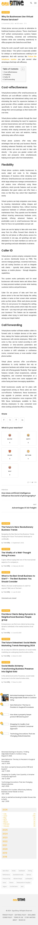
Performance (6, 874)
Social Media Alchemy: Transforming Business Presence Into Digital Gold (17, 668)
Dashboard (22, 870)
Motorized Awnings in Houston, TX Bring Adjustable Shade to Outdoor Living (23, 697)
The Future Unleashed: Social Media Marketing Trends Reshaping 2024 (19, 644)
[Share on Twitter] (10, 420)
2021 (5, 845)
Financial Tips (6, 878)
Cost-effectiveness (10, 72)
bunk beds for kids (18, 874)
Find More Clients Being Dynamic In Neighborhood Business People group (19, 617)
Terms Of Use (18, 917)
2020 (5, 849)
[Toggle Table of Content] (21, 69)
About (15, 920)
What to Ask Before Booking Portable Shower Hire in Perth (19, 798)
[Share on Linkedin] (22, 420)
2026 (5, 809)
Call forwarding (9, 79)
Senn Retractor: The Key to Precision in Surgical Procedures (22, 706)
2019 (5, 852)
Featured (6, 12)
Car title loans (14, 886)
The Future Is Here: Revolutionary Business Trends (17, 528)
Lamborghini (28, 878)
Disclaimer (31, 915)
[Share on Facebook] (4, 420)
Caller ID (7, 77)
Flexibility (7, 75)
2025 (5, 829)
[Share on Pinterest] (16, 420)
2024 (5, 833)
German (29, 874)
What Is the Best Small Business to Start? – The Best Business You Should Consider (18, 579)
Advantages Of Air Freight (24, 507)
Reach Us (22, 920)
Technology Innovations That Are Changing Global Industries (22, 735)
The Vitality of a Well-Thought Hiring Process (16, 554)
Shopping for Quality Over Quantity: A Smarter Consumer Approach (21, 726)
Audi (22, 886)
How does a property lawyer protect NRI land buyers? (20, 715)
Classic (11, 882)
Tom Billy (7, 543)
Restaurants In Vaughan (23, 882)
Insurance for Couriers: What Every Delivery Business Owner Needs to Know (17, 791)
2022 (5, 841)
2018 (5, 856)
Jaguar (5, 886)
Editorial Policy (20, 915)
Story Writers (30, 917)
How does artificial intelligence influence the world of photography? (19, 494)
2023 (5, 837)
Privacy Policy (8, 915)
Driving (30, 870)
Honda (14, 870)
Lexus (4, 882)
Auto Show (6, 870)
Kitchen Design (18, 878)
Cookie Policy (7, 917)
